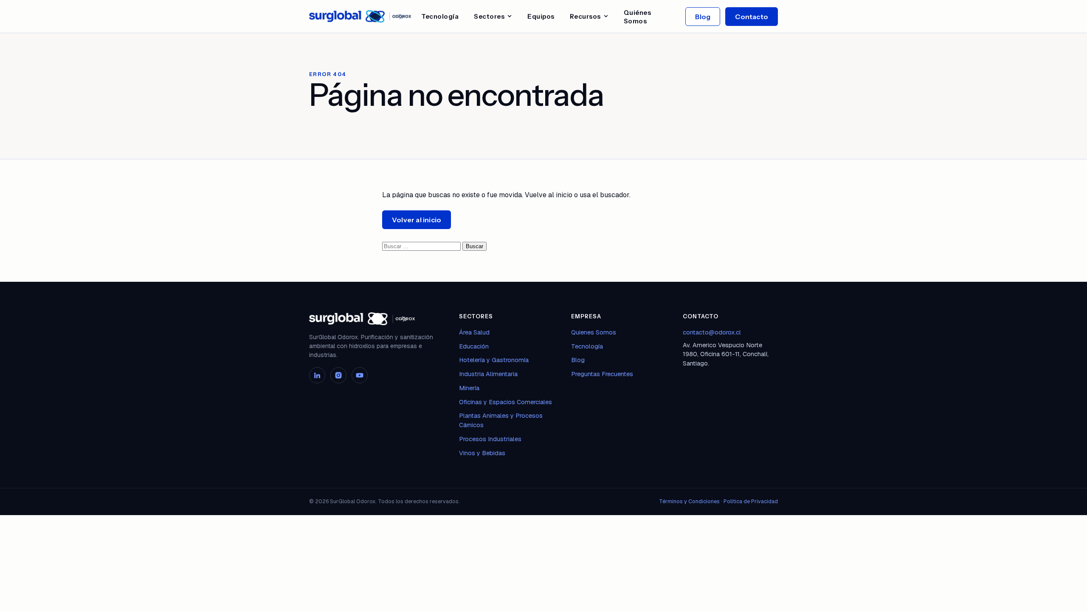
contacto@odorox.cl (712, 332)
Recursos (585, 16)
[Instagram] (338, 375)
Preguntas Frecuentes (602, 374)
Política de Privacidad (751, 501)
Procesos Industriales (490, 439)
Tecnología (440, 16)
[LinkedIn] (317, 375)
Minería (469, 388)
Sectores (489, 16)
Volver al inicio (416, 219)
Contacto (751, 16)
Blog (703, 16)
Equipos (541, 16)
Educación (474, 346)
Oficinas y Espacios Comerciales (505, 402)
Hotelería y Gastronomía (494, 360)
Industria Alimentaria (488, 374)
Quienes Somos (593, 332)
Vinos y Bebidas (482, 453)
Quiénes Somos (637, 16)
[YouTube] (360, 375)
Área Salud (474, 332)
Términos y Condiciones (689, 501)
